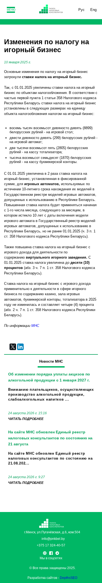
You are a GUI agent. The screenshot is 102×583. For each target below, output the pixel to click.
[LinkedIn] (20, 347)
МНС (35, 326)
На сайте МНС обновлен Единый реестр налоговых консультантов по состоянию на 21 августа (50, 438)
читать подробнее (26, 419)
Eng (93, 10)
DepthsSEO (68, 578)
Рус (81, 10)
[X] (13, 347)
